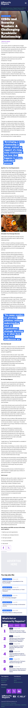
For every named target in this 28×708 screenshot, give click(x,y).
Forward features (17, 678)
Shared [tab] (11, 625)
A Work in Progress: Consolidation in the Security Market (12, 582)
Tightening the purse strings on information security (13, 605)
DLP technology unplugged (9, 597)
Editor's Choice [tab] (22, 625)
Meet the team (4, 680)
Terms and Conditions (5, 703)
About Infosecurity (4, 678)
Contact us (3, 682)
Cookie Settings (17, 704)
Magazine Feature (6, 16)
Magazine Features (17, 8)
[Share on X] (8, 547)
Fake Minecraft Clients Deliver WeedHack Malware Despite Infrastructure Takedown (17, 640)
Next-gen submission (18, 682)
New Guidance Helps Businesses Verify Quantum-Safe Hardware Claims (17, 670)
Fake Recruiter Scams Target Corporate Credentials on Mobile (17, 631)
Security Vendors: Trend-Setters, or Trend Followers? (13, 590)
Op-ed (15, 680)
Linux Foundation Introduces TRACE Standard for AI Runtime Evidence (17, 655)
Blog (11, 659)
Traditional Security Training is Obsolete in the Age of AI (17, 661)
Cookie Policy (23, 704)
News (11, 628)
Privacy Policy (13, 703)
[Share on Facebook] (3, 547)
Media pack (3, 687)
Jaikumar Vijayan (5, 41)
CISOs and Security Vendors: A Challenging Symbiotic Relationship (13, 8)
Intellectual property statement (7, 704)
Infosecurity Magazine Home (6, 8)
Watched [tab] (17, 625)
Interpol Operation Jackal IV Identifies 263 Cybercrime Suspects (16, 647)
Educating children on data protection (12, 612)
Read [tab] (5, 625)
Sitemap (3, 706)
